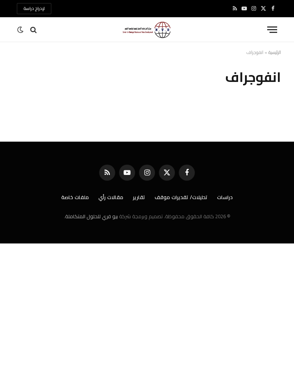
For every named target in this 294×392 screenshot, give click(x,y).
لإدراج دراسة (34, 8)
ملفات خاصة (75, 197)
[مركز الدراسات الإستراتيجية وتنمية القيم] (147, 29)
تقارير (139, 197)
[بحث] (33, 29)
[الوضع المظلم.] (21, 29)
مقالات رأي (110, 197)
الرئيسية (274, 52)
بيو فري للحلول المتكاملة (91, 216)
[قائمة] (272, 29)
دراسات (225, 197)
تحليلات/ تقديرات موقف (181, 197)
